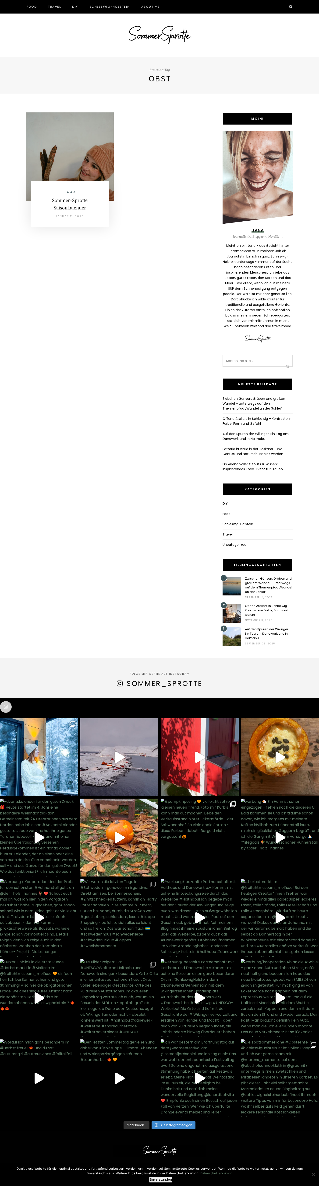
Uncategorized (234, 544)
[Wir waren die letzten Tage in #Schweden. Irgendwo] (119, 918)
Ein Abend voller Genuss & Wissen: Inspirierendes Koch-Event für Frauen (253, 466)
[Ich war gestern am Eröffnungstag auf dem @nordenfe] (200, 1078)
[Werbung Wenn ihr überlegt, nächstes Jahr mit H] (200, 757)
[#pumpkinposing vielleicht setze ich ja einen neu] (200, 837)
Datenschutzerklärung (216, 1173)
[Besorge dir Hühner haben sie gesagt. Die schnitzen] (119, 837)
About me (150, 6)
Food (31, 6)
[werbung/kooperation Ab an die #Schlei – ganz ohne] (280, 998)
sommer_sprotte (164, 683)
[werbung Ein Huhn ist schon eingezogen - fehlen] (280, 837)
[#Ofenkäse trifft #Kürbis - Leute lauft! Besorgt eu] (280, 757)
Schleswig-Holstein (109, 6)
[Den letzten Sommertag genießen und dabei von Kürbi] (119, 1078)
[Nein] (313, 1174)
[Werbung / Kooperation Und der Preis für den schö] (39, 918)
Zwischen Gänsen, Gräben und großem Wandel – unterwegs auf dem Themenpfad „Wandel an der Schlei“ (255, 403)
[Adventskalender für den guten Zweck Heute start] (39, 837)
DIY (75, 6)
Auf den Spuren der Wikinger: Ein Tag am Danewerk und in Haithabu (256, 436)
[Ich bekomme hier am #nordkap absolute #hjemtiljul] (119, 757)
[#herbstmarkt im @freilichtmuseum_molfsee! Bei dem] (280, 918)
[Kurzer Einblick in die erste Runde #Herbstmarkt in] (39, 998)
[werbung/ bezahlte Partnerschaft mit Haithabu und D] (200, 998)
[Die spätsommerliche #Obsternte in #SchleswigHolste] (280, 1078)
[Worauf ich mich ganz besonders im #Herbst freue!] (39, 1078)
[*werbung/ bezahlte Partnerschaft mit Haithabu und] (200, 918)
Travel (54, 6)
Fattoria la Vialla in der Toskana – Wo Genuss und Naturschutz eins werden (253, 451)
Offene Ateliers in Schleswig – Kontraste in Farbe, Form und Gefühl (257, 421)
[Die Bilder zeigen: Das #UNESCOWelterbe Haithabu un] (119, 998)
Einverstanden (161, 1179)
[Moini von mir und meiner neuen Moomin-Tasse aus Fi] (39, 757)
